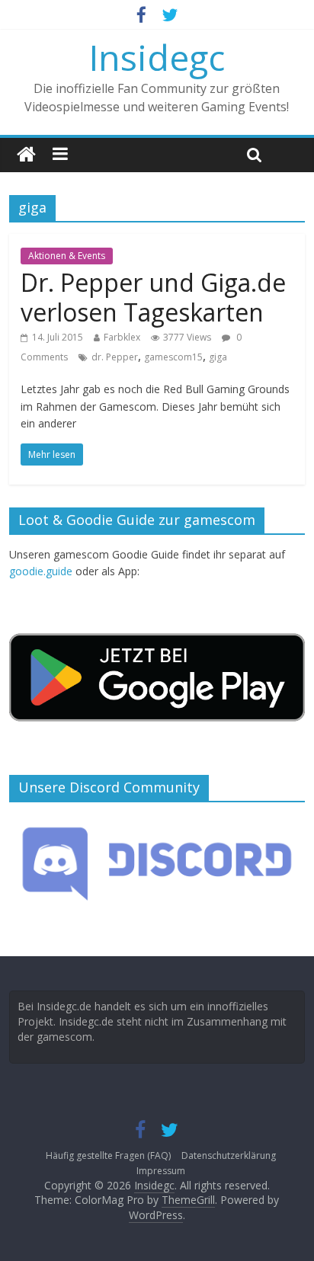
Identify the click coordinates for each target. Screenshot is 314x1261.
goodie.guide (40, 571)
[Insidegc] (26, 155)
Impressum (160, 1170)
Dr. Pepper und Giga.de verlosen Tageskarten (153, 297)
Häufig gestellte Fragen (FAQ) (108, 1155)
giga (218, 356)
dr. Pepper (114, 356)
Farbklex (122, 337)
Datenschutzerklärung (228, 1155)
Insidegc (157, 57)
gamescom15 (173, 356)
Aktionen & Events (66, 255)
